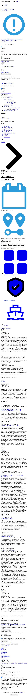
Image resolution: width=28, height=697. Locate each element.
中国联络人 (4, 657)
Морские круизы (8, 105)
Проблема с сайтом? (6, 663)
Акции (5, 5)
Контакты (3, 654)
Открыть (17, 1)
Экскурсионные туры (9, 110)
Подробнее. (22, 692)
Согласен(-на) (14, 694)
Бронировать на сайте (6, 624)
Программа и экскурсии (10, 274)
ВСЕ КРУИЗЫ (10, 101)
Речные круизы (7, 99)
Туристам (3, 653)
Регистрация (7, 41)
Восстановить (4, 94)
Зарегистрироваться (5, 73)
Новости (6, 4)
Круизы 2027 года (11, 103)
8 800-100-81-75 (5, 118)
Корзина (3, 113)
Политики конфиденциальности (19, 663)
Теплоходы (6, 106)
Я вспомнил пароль (6, 93)
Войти (2, 41)
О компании (7, 6)
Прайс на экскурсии (6, 328)
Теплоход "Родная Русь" (13, 109)
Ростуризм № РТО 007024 (7, 9)
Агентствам (4, 652)
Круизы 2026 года (11, 102)
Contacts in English (5, 656)
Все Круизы (4, 646)
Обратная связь (4, 659)
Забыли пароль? (5, 61)
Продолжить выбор (5, 630)
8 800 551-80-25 (5, 645)
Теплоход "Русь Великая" (13, 107)
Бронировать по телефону (18, 624)
